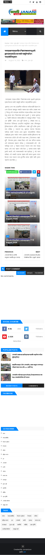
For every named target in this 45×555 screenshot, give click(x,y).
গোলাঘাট (4, 463)
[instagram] (40, 2)
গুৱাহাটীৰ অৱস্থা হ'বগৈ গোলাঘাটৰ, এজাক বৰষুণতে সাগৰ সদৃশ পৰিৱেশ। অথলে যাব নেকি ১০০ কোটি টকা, (27, 365)
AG (24, 552)
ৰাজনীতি (4, 488)
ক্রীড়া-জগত (5, 454)
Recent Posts (12, 386)
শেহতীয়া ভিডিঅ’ (6, 501)
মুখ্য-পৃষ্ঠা (16, 43)
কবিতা (4, 450)
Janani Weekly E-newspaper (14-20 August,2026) (21, 217)
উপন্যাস (4, 446)
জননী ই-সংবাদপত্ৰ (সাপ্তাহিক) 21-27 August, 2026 (20, 193)
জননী (8, 213)
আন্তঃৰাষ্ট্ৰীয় (5, 438)
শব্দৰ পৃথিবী (5, 497)
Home (7, 43)
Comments (33, 386)
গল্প (3, 459)
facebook (39, 273)
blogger (21, 273)
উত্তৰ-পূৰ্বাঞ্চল (6, 442)
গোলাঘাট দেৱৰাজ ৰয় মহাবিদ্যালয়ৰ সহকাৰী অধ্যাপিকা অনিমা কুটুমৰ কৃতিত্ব (27, 355)
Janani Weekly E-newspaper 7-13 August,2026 (20, 241)
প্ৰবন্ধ (4, 471)
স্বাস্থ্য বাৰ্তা (5, 505)
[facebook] (30, 2)
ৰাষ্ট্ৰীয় (4, 492)
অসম (11, 43)
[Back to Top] (23, 546)
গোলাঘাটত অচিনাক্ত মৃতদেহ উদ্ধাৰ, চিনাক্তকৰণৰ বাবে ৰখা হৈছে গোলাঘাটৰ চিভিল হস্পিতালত (27, 375)
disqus (29, 273)
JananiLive (27, 549)
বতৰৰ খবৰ (5, 475)
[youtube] (37, 2)
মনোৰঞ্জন (4, 480)
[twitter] (33, 2)
